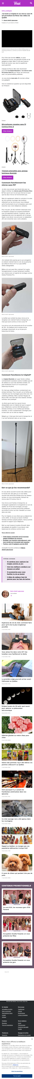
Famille (20, 1029)
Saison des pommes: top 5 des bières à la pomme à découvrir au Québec (17, 763)
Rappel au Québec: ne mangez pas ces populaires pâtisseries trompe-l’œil (15, 847)
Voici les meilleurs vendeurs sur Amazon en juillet (19, 568)
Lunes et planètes (23, 1015)
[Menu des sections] (3, 3)
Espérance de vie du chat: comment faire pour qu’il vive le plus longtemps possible (17, 625)
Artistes (4, 1017)
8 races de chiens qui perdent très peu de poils (17, 874)
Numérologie (21, 1013)
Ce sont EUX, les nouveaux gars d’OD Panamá (16, 908)
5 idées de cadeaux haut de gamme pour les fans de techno (18, 578)
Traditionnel (21, 1009)
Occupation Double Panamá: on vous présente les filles (16, 935)
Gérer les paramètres (17, 1071)
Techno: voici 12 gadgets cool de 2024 (15, 544)
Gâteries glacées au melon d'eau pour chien (15, 736)
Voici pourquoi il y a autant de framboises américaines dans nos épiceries (14, 792)
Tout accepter (17, 1076)
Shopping (4, 1035)
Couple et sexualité (23, 1027)
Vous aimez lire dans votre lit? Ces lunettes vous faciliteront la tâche (14, 653)
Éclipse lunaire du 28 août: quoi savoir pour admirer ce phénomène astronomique (16, 708)
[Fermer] (32, 1039)
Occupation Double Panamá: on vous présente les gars (16, 961)
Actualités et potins (7, 1009)
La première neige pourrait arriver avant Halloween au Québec (16, 680)
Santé (19, 1023)
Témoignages (21, 1025)
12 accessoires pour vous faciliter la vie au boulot (16, 573)
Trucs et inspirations (7, 1025)
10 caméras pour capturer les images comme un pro (17, 563)
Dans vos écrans (6, 1011)
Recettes (4, 1023)
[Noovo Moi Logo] (17, 3)
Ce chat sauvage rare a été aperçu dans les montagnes (16, 820)
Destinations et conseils (24, 1035)
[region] (17, 1058)
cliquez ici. (15, 1064)
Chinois (20, 1011)
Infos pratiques (7, 11)
